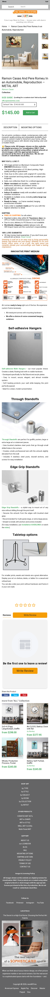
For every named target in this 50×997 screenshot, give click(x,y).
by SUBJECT (25, 795)
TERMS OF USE (25, 863)
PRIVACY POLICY (25, 860)
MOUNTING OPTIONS (31, 127)
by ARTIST (25, 805)
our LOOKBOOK (25, 844)
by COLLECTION (25, 801)
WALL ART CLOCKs (25, 826)
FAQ (25, 850)
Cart (46, 1)
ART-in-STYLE (25, 823)
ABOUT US (25, 840)
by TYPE (25, 788)
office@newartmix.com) (10, 101)
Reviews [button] (7, 615)
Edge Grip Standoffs (10, 507)
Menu (4, 1)
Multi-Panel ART (25, 829)
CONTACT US (25, 867)
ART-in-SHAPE (25, 819)
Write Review (30, 615)
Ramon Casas (7, 89)
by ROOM (25, 798)
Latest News (25, 911)
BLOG (25, 847)
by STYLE (25, 792)
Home (4, 26)
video (7, 527)
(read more (25, 237)
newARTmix (32, 984)
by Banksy (31, 731)
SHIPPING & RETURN (25, 857)
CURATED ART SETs (25, 816)
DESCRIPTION (10, 127)
